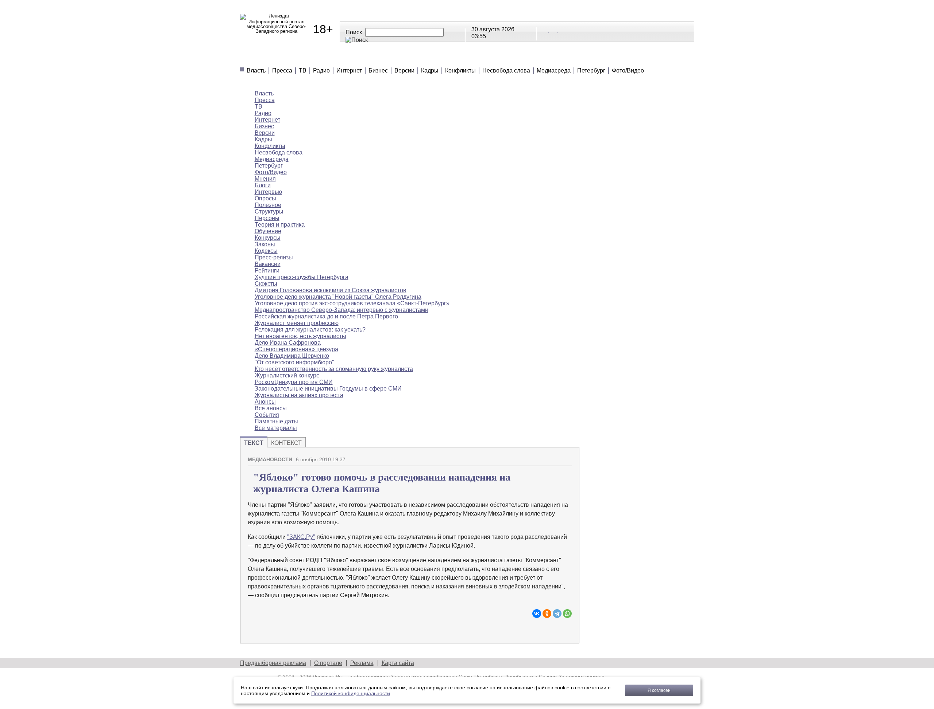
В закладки (566, 456)
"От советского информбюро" (294, 362)
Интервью (268, 192)
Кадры (430, 70)
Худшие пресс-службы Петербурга (301, 277)
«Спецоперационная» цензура (296, 349)
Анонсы (514, 58)
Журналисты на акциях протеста (299, 395)
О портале (328, 663)
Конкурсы (268, 238)
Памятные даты (276, 421)
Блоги (263, 185)
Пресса (282, 70)
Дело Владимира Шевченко (292, 356)
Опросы (265, 198)
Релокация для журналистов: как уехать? (310, 329)
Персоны (267, 218)
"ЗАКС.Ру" (301, 537)
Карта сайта (398, 663)
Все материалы (569, 58)
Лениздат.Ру (327, 676)
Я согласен (659, 690)
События (267, 415)
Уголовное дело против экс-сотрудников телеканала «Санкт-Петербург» (352, 303)
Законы (265, 244)
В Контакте (545, 31)
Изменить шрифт (553, 456)
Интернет (349, 70)
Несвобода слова (506, 70)
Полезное (373, 58)
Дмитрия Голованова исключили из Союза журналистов (330, 290)
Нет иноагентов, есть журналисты (300, 336)
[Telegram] (557, 613)
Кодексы (266, 251)
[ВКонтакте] (536, 613)
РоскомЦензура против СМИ (294, 382)
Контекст (286, 443)
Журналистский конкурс (287, 375)
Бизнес (378, 70)
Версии (404, 70)
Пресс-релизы (274, 257)
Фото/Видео (628, 70)
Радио (321, 70)
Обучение (268, 231)
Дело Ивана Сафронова (288, 343)
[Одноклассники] (547, 613)
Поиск (354, 32)
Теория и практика (280, 225)
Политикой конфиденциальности (350, 693)
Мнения (327, 58)
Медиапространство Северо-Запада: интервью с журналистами (341, 310)
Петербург (591, 70)
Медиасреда (554, 70)
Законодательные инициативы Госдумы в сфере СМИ (328, 388)
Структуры (269, 211)
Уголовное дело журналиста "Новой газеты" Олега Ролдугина (338, 297)
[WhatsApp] (567, 613)
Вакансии (268, 264)
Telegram (554, 31)
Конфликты (460, 70)
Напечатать (540, 456)
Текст (253, 443)
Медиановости (273, 58)
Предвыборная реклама (273, 663)
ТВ (302, 70)
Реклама (362, 663)
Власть (256, 70)
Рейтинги (423, 58)
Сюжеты (470, 58)
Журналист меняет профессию (297, 323)
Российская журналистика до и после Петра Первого (326, 316)
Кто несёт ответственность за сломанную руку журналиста (334, 369)
